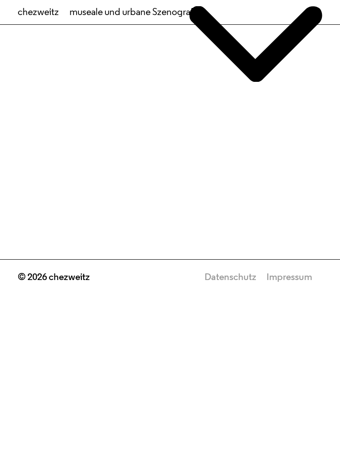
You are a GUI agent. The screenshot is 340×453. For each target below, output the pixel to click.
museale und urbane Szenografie (135, 13)
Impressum (289, 278)
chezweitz (38, 13)
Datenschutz (230, 278)
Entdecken (170, 395)
